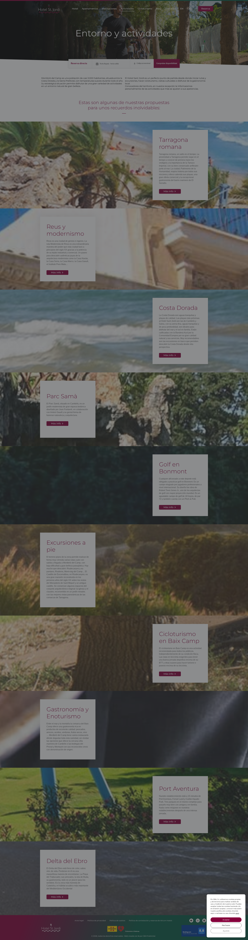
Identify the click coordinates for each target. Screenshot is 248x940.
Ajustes (226, 931)
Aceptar (226, 920)
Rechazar (226, 925)
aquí (237, 913)
